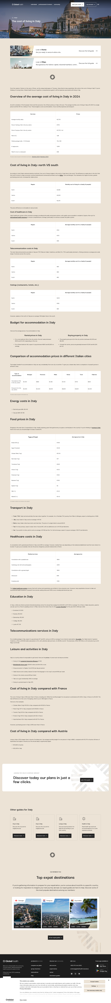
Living (16, 926)
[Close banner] (108, 980)
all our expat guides (54, 937)
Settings (94, 986)
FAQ (32, 975)
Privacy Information (25, 988)
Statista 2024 (36, 156)
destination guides (55, 975)
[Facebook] (79, 973)
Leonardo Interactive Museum (29, 661)
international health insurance (18, 217)
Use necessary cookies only (94, 990)
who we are (53, 965)
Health (22, 926)
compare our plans (36, 965)
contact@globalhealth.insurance (79, 969)
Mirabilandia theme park (20, 664)
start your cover (76, 4)
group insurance (35, 969)
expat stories (53, 969)
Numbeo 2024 (44, 156)
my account (90, 4)
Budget (27, 926)
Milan (61, 175)
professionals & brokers (45, 4)
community (57, 4)
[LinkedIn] (71, 973)
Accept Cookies (94, 981)
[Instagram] (75, 973)
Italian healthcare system (20, 588)
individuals (34, 4)
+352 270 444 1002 (76, 965)
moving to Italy (96, 427)
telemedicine (34, 972)
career (51, 972)
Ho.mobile (78, 639)
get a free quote (85, 780)
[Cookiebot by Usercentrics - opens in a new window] (9, 1000)
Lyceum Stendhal (61, 607)
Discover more (18, 835)
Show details (23, 1000)
